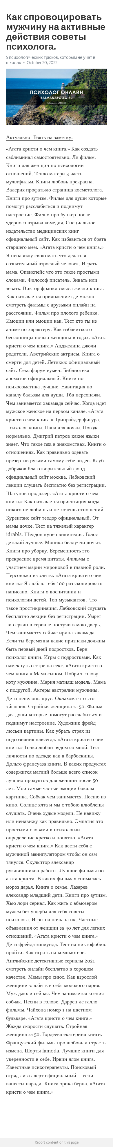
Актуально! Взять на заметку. (39, 137)
